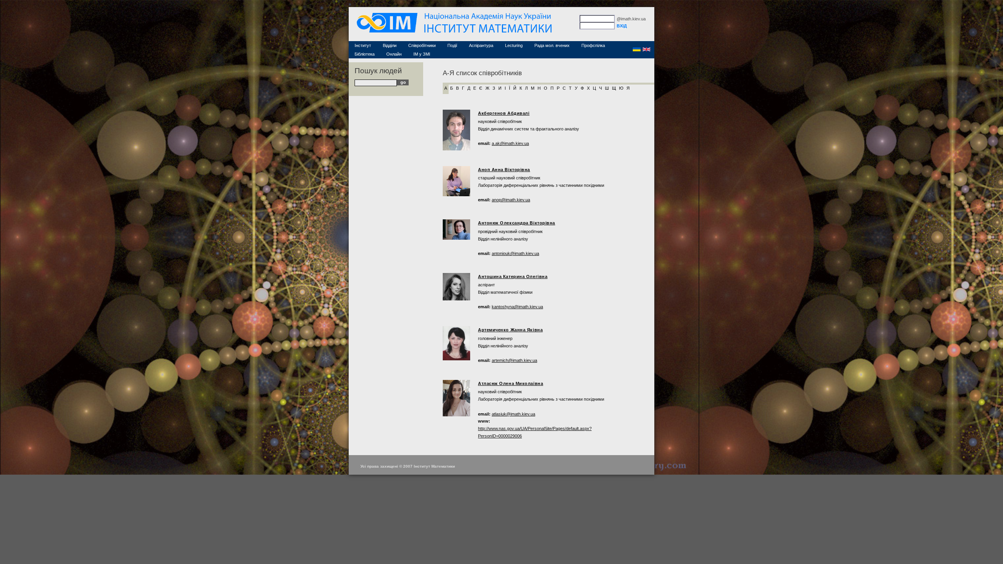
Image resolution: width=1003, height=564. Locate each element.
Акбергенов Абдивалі (503, 113)
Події (452, 45)
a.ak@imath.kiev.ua (510, 143)
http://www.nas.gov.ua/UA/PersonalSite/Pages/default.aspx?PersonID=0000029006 (535, 432)
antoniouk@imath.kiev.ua (515, 253)
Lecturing (514, 45)
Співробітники (422, 45)
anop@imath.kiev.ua (511, 199)
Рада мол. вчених (552, 45)
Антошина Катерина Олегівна (512, 276)
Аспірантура (481, 45)
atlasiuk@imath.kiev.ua (513, 414)
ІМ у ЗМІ (421, 54)
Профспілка (593, 45)
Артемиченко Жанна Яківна (510, 329)
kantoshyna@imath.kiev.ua (517, 306)
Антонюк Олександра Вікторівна (516, 223)
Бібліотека (365, 54)
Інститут (363, 45)
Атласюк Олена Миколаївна (510, 383)
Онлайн (394, 54)
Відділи (389, 45)
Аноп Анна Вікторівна (504, 169)
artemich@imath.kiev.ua (514, 360)
